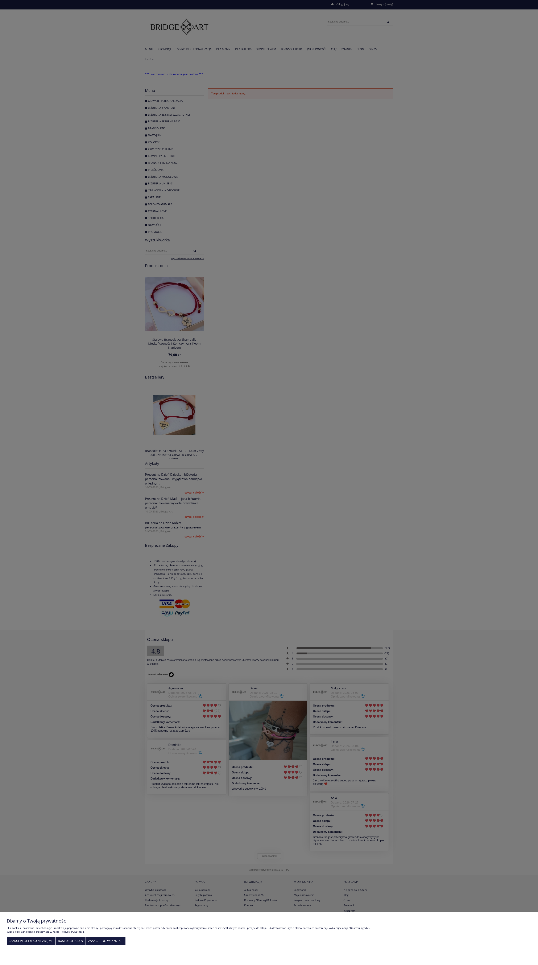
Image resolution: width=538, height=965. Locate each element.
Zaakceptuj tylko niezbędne (31, 940)
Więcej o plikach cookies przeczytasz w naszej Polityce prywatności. (46, 931)
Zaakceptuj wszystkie (105, 940)
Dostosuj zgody (70, 940)
